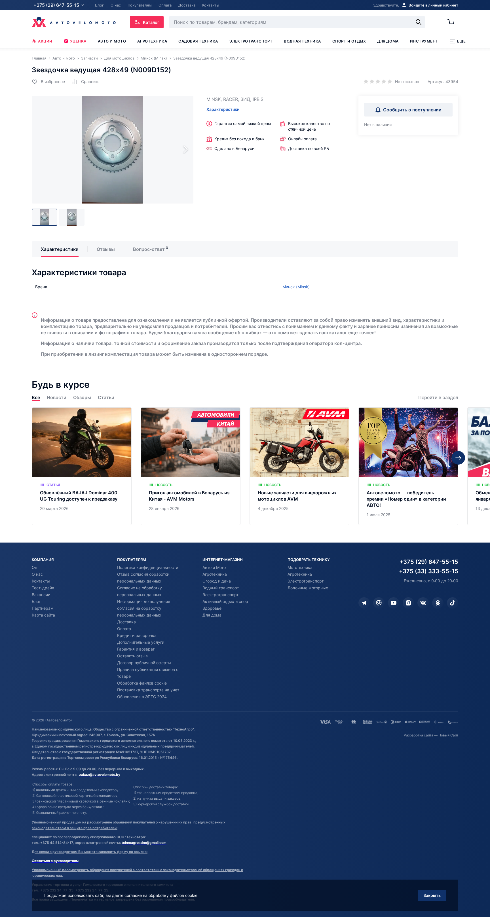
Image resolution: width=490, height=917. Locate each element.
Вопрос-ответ (149, 249)
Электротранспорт (251, 41)
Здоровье (211, 608)
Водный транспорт (220, 587)
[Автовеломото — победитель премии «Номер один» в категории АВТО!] (408, 466)
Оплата (124, 628)
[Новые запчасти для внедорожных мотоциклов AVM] (299, 466)
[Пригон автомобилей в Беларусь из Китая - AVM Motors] (190, 466)
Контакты (41, 581)
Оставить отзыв (132, 655)
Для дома (387, 41)
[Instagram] (408, 603)
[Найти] (418, 22)
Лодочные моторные (308, 587)
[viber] (379, 603)
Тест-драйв (43, 587)
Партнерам (43, 608)
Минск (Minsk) (296, 286)
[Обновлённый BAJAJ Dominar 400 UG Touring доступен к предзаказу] (81, 466)
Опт (35, 567)
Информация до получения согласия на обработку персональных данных (143, 608)
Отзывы (106, 249)
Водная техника (302, 41)
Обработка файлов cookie (142, 683)
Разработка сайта (418, 735)
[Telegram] (364, 603)
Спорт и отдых (349, 41)
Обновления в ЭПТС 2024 (142, 696)
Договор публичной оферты (144, 662)
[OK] (437, 603)
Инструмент (424, 41)
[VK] (423, 603)
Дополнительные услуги (140, 642)
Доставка (126, 621)
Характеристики (222, 109)
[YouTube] (393, 603)
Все (36, 397)
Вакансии (41, 594)
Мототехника (300, 567)
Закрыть (432, 895)
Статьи (106, 397)
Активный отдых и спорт (226, 601)
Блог (36, 601)
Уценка (78, 41)
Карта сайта (43, 615)
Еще (461, 41)
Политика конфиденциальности (147, 567)
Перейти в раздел (438, 397)
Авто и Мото (214, 567)
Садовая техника (198, 41)
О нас (37, 574)
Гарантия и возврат (136, 649)
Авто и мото (112, 41)
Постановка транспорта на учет (148, 689)
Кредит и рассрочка (137, 635)
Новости (56, 397)
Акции (45, 41)
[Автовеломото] (74, 22)
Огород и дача (216, 581)
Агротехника (152, 41)
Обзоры (82, 397)
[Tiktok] (452, 603)
